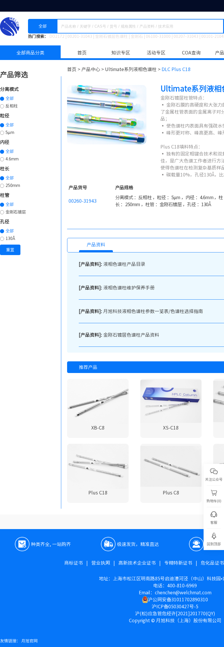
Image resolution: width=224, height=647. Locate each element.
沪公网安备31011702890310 (178, 599)
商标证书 (77, 563)
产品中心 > (93, 69)
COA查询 (191, 52)
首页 (82, 52)
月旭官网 (29, 641)
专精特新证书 (182, 563)
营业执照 (104, 563)
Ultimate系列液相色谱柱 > (133, 69)
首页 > (74, 69)
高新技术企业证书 (141, 563)
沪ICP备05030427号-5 (175, 606)
